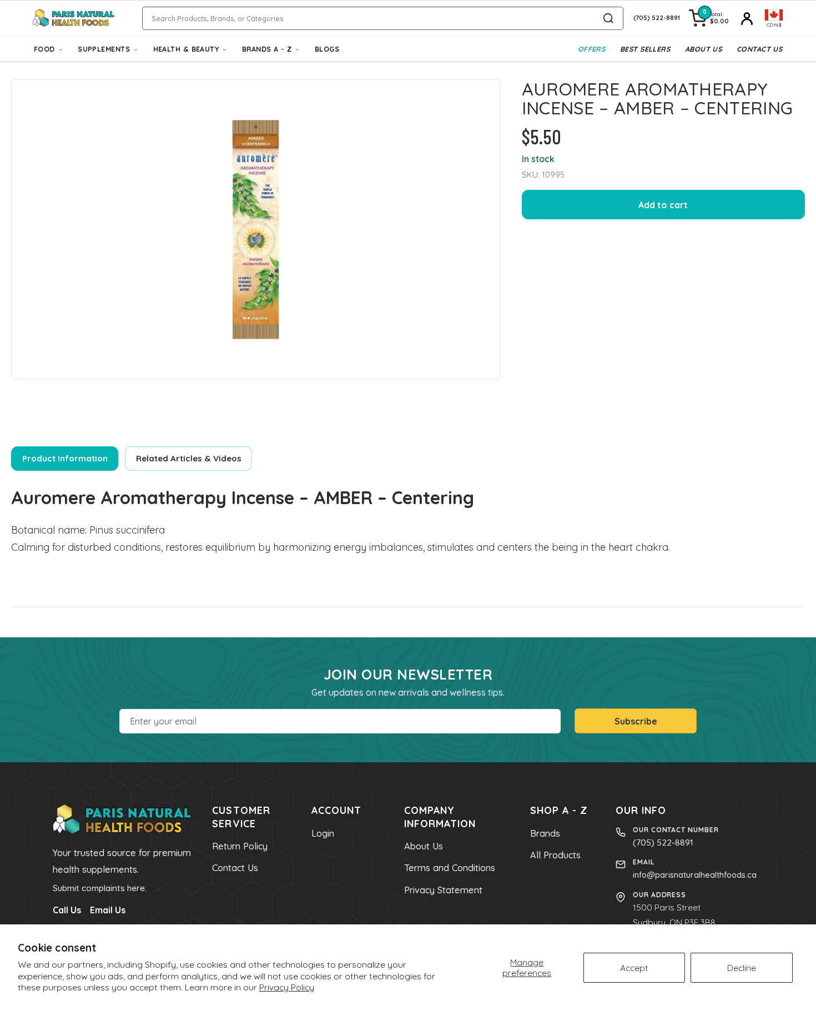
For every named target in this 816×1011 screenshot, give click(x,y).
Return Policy (240, 846)
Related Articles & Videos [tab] (188, 458)
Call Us (67, 910)
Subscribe (635, 721)
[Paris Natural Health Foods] (73, 18)
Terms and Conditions (449, 867)
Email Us (107, 910)
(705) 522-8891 (663, 842)
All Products (555, 855)
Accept (634, 967)
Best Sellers (645, 48)
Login (322, 833)
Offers (592, 48)
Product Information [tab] (65, 458)
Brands (545, 833)
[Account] (746, 18)
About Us (703, 48)
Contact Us (759, 48)
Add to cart (663, 204)
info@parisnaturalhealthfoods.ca (695, 874)
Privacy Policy (286, 987)
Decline (741, 967)
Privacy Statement (443, 890)
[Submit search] (608, 18)
